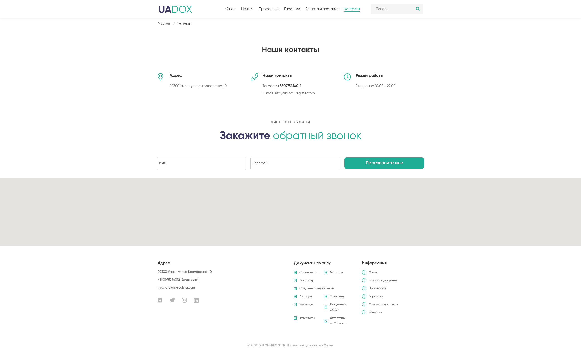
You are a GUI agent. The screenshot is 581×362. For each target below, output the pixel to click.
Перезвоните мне (384, 163)
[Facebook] (160, 300)
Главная (164, 23)
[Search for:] (397, 9)
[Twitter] (172, 300)
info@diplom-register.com (294, 93)
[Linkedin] (196, 300)
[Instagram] (184, 300)
